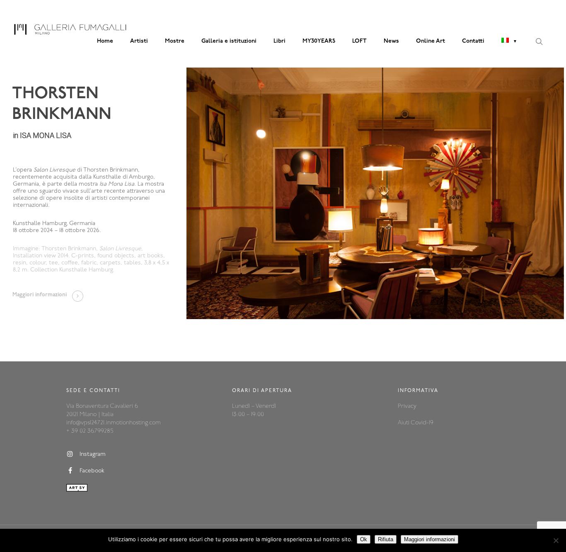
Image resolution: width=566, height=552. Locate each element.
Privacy (407, 406)
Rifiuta (385, 539)
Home (105, 41)
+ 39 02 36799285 (89, 431)
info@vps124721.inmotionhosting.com (113, 423)
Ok (363, 539)
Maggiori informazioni (429, 539)
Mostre (174, 41)
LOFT (359, 41)
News (391, 41)
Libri (279, 41)
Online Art (430, 41)
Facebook (92, 471)
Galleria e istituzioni (228, 41)
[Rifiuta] (555, 540)
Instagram (93, 454)
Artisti (139, 41)
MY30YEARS (318, 41)
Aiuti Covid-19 (415, 423)
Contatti (473, 41)
